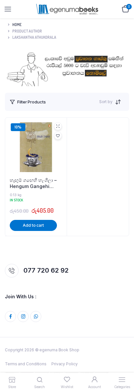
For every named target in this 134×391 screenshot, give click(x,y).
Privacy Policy (64, 363)
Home (16, 24)
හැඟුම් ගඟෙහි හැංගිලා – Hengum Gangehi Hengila (33, 183)
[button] (57, 135)
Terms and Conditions (26, 363)
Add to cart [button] (33, 225)
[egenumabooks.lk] (67, 9)
